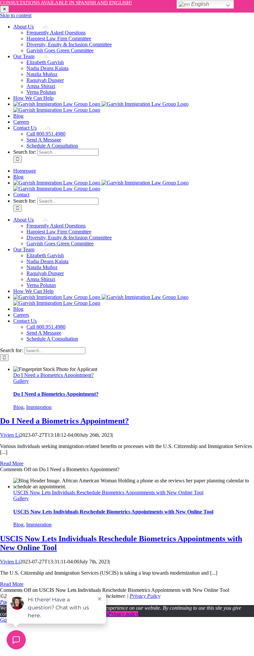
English (199, 4)
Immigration (39, 407)
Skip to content (15, 15)
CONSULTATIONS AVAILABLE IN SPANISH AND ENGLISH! (66, 2)
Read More (11, 463)
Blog (18, 407)
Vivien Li (10, 435)
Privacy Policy (145, 596)
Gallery (21, 381)
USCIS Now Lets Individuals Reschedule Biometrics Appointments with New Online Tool (108, 492)
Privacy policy (123, 614)
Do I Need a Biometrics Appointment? (53, 375)
